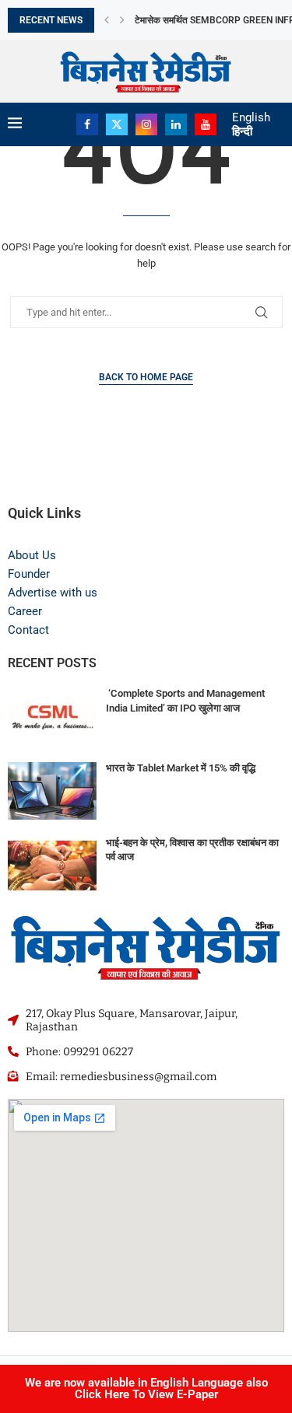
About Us (32, 555)
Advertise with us (52, 593)
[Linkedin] (176, 124)
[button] (106, 20)
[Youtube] (205, 124)
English (251, 117)
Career (25, 611)
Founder (29, 574)
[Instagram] (146, 124)
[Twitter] (117, 124)
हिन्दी (242, 131)
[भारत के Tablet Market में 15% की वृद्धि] (52, 790)
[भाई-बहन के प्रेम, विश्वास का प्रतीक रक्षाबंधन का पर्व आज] (52, 865)
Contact (28, 630)
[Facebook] (87, 124)
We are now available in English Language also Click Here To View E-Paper (146, 1388)
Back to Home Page (146, 377)
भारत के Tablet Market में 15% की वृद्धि (180, 768)
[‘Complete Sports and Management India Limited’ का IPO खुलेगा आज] (52, 716)
